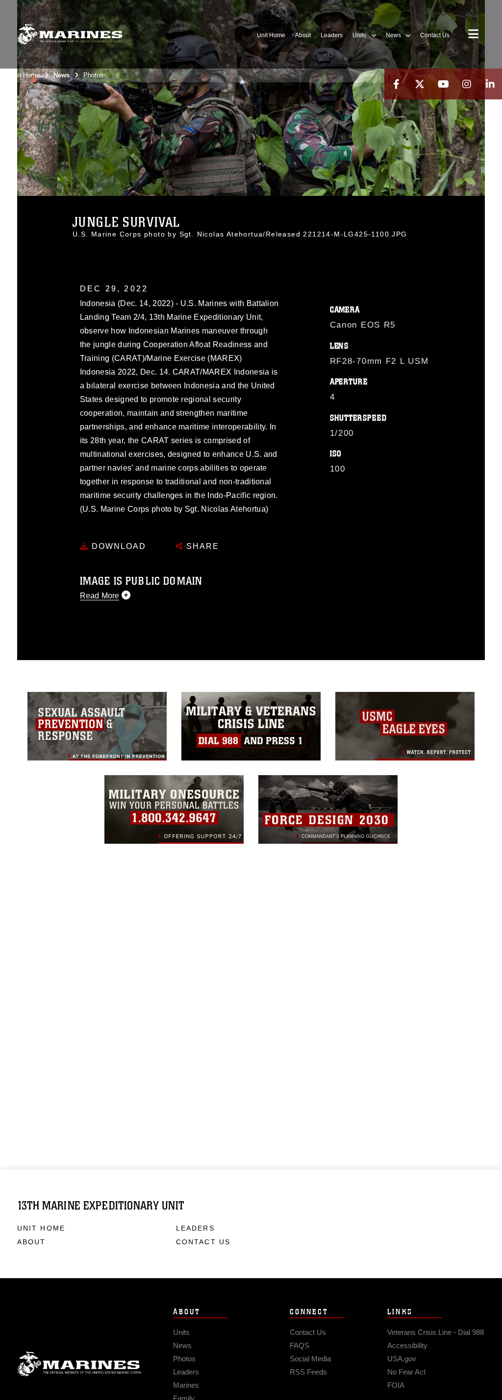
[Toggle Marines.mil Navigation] (473, 34)
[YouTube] (443, 84)
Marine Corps (79, 1364)
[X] (419, 84)
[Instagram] (466, 84)
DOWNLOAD (117, 546)
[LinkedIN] (490, 84)
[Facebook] (396, 84)
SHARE (201, 546)
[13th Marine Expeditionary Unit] (70, 34)
